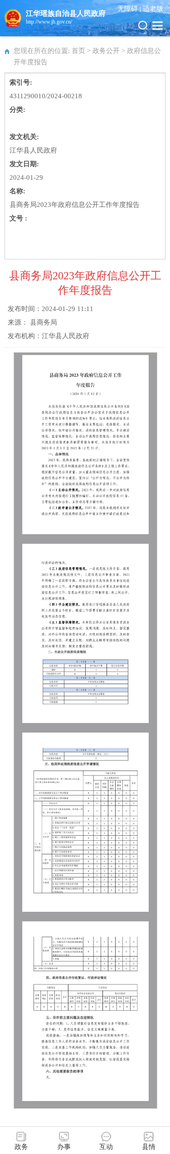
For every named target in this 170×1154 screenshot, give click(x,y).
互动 (106, 1146)
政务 (21, 1146)
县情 (148, 1146)
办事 (64, 1146)
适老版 (153, 8)
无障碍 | (130, 8)
